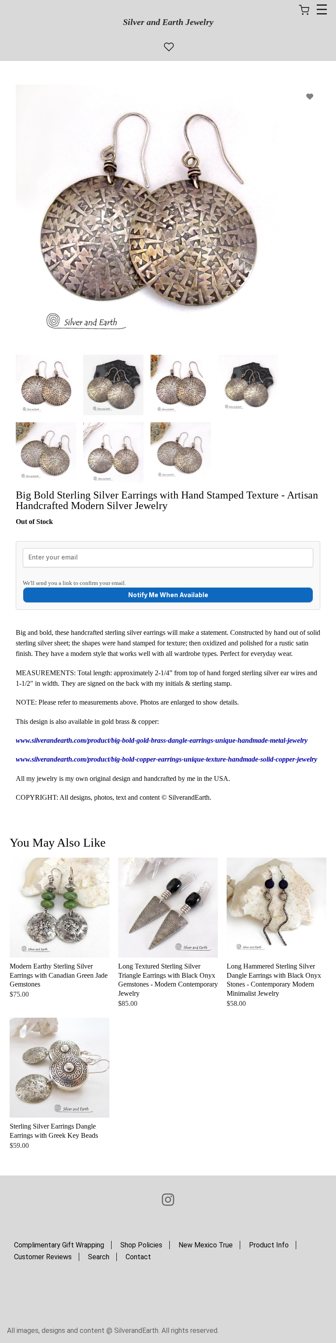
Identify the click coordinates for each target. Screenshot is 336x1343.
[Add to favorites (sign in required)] (309, 96)
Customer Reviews (43, 1257)
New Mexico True (205, 1245)
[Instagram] (168, 1200)
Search (98, 1257)
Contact (138, 1257)
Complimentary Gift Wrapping (59, 1245)
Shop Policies (141, 1245)
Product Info (269, 1245)
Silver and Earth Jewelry (168, 22)
